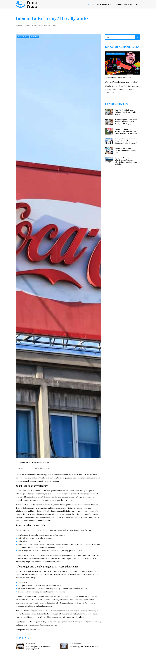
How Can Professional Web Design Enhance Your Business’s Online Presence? (125, 141)
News (138, 4)
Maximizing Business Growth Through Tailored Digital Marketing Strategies (126, 122)
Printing (90, 4)
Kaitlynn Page (24, 462)
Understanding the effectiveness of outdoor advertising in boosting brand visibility (126, 161)
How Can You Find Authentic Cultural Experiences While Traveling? (125, 112)
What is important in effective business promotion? (38, 648)
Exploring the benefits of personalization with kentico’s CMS (126, 150)
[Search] (137, 37)
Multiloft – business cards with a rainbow (121, 82)
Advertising (23, 37)
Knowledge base (104, 4)
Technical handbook (124, 4)
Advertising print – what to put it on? (84, 647)
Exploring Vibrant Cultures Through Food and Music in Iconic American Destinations (126, 131)
